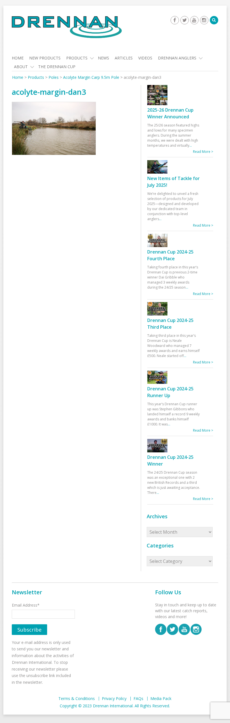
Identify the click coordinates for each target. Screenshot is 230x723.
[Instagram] (204, 20)
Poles (54, 77)
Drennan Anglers (177, 58)
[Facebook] (175, 20)
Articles (124, 58)
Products (77, 58)
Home (18, 58)
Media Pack (160, 699)
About (21, 66)
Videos (145, 58)
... (190, 145)
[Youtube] (194, 20)
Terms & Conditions (76, 699)
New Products (45, 58)
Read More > (203, 151)
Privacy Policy (114, 699)
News (103, 58)
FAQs (138, 699)
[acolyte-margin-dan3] (54, 129)
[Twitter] (184, 20)
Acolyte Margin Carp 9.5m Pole (91, 77)
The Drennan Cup (56, 66)
